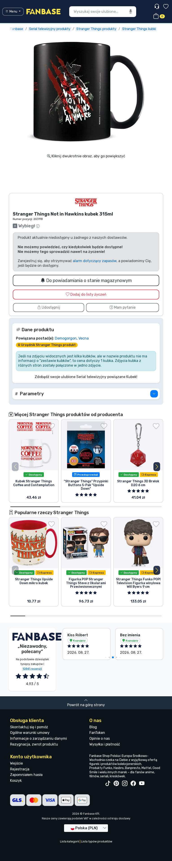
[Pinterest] (116, 783)
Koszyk (16, 780)
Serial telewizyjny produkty (49, 29)
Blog (93, 727)
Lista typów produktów (96, 841)
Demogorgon (66, 338)
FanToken (97, 733)
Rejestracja (19, 769)
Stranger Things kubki (139, 29)
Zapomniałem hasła (26, 775)
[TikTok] (107, 783)
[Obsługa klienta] (157, 6)
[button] (86, 393)
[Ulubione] (166, 7)
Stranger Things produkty (96, 29)
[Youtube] (141, 783)
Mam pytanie (124, 307)
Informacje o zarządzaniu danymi (38, 738)
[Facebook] (133, 783)
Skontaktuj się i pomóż (29, 727)
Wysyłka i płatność (104, 744)
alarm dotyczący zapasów (94, 261)
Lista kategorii (69, 841)
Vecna (83, 338)
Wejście (16, 763)
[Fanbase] (43, 11)
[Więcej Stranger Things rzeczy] (86, 202)
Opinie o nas (99, 738)
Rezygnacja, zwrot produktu (34, 744)
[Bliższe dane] (154, 393)
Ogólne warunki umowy (29, 733)
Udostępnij (50, 307)
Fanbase (16, 29)
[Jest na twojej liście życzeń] (51, 426)
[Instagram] (124, 783)
